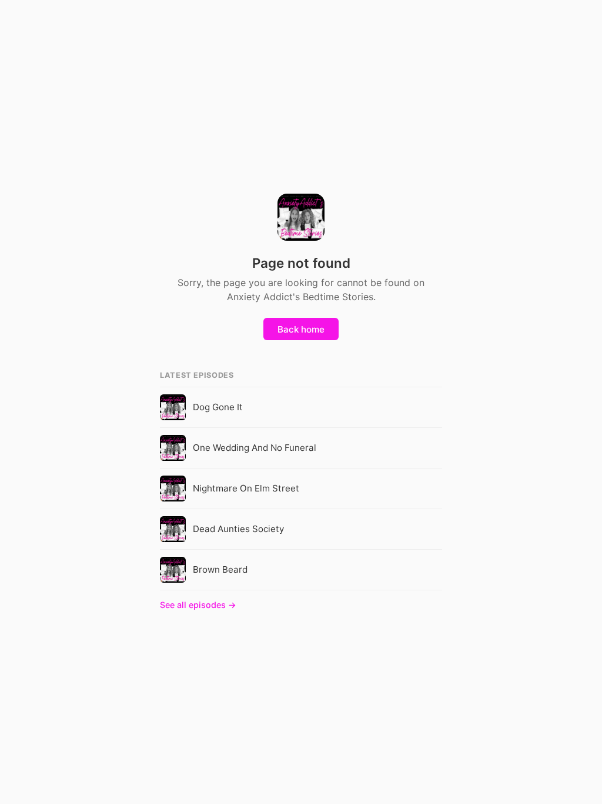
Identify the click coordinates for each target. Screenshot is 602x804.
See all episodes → (198, 605)
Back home (301, 329)
